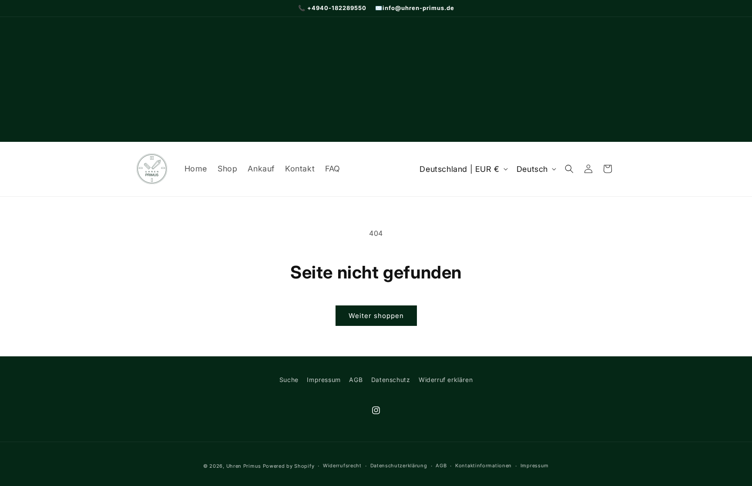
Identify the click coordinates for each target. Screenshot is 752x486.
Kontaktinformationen (483, 466)
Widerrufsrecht (342, 466)
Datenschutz (390, 379)
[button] (569, 168)
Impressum (323, 379)
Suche (289, 379)
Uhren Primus (243, 466)
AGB (356, 379)
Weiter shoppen (376, 316)
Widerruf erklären (446, 379)
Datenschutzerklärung (398, 466)
